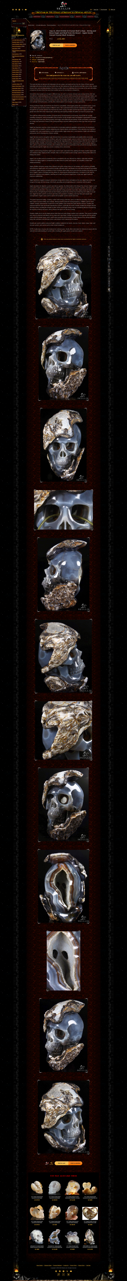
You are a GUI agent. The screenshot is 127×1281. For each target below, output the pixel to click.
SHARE (51, 1164)
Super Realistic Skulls (19, 44)
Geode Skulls (16, 78)
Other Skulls (16, 102)
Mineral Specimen (18, 94)
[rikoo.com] (58, 1274)
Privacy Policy (73, 1265)
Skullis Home (31, 25)
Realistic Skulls (17, 42)
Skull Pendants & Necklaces (18, 51)
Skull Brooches (17, 61)
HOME (47, 1163)
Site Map (88, 1265)
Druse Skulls (16, 76)
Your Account (104, 9)
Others (15, 104)
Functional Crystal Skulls (18, 99)
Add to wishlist (70, 45)
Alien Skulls (16, 63)
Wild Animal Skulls (18, 90)
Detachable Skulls (17, 88)
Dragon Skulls (17, 72)
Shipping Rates (48, 1265)
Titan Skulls (16, 68)
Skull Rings (16, 48)
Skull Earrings (17, 54)
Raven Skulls (16, 74)
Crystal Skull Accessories (19, 96)
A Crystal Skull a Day (18, 40)
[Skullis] (63, 5)
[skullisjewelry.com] (63, 1274)
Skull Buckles (16, 59)
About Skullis (40, 1265)
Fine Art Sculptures (18, 46)
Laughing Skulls (17, 84)
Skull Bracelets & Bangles (18, 56)
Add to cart (56, 45)
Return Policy (81, 1265)
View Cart (96, 9)
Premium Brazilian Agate (18, 81)
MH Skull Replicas (18, 92)
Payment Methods (57, 1265)
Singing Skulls (17, 70)
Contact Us (66, 1265)
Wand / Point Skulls (18, 86)
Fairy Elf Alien (16, 65)
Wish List (113, 9)
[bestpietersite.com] (68, 1274)
